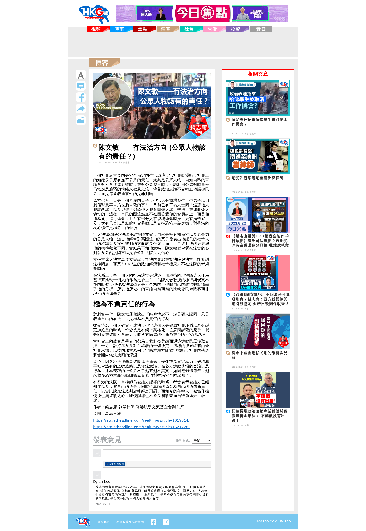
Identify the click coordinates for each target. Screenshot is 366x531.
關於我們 (104, 521)
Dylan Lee (101, 482)
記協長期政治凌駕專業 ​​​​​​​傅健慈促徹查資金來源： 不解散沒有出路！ (260, 415)
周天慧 (253, 250)
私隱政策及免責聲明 (130, 521)
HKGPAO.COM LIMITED (273, 521)
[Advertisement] (183, 44)
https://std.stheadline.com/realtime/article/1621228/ (141, 427)
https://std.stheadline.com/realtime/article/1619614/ (141, 420)
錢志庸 (126, 162)
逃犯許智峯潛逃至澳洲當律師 (258, 178)
